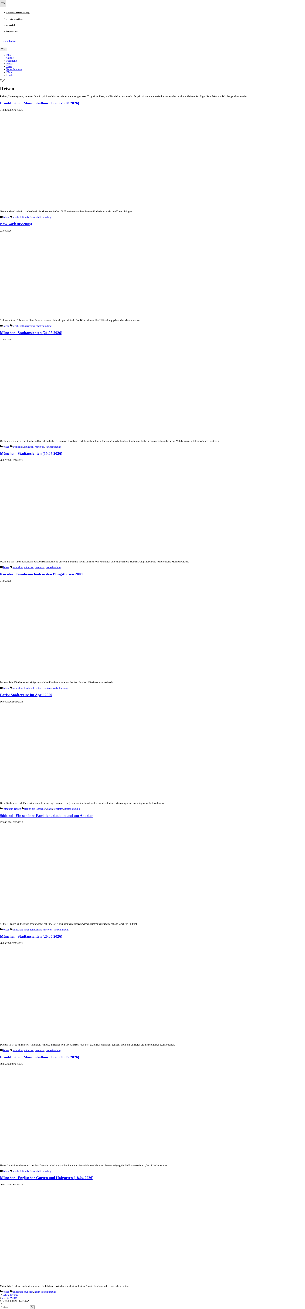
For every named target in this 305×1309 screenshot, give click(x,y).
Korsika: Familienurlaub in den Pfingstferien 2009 (41, 574)
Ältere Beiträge (10, 1295)
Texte (9, 66)
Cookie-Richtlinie (15, 19)
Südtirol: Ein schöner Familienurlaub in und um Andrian (46, 816)
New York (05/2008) (16, 224)
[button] (2, 80)
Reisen (9, 63)
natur (38, 688)
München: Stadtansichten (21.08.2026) (31, 333)
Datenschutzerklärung (18, 13)
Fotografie (11, 60)
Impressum (12, 31)
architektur (18, 446)
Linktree (10, 75)
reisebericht (18, 217)
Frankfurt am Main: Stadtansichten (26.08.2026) (39, 103)
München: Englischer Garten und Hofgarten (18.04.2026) (46, 1178)
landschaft (29, 688)
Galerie (10, 57)
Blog (8, 55)
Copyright (11, 25)
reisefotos (30, 217)
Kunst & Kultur (14, 69)
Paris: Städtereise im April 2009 (26, 695)
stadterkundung (43, 217)
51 (8, 1297)
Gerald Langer (9, 41)
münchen (29, 446)
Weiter (15, 1297)
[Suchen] (32, 1307)
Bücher (10, 72)
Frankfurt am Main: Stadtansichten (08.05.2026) (39, 1057)
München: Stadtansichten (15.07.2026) (31, 453)
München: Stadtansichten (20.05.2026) (31, 936)
